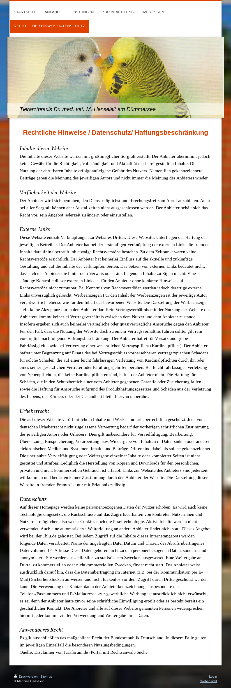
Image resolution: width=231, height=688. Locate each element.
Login (213, 676)
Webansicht (208, 681)
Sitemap (46, 676)
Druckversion (28, 676)
